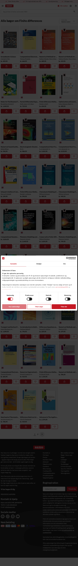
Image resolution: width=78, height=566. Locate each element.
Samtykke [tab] (13, 263)
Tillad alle (64, 306)
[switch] (29, 299)
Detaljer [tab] (39, 263)
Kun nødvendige (14, 306)
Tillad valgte (39, 306)
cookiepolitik (6, 289)
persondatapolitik (62, 287)
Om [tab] (64, 263)
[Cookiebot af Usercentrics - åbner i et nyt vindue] (67, 258)
